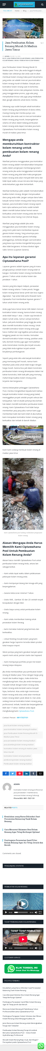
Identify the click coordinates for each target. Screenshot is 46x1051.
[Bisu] (36, 912)
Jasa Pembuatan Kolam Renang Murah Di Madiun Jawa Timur (20, 735)
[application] (23, 904)
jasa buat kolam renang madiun (17, 725)
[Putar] (6, 912)
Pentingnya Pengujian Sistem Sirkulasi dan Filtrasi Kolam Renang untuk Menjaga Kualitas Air (22, 1017)
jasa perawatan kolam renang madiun (19, 741)
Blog (5, 58)
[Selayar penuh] (40, 912)
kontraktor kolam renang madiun (17, 756)
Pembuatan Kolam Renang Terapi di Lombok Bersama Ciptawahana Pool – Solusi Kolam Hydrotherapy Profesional (20, 1032)
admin (7, 56)
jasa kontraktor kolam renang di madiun (20, 729)
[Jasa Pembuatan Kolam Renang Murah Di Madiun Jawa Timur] (23, 28)
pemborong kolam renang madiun (18, 760)
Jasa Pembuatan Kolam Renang (19, 58)
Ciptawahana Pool (26, 711)
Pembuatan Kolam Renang (29, 60)
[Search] (42, 4)
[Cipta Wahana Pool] (24, 4)
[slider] (21, 912)
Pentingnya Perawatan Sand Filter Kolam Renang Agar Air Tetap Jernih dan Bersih (23, 842)
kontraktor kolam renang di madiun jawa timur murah (20, 750)
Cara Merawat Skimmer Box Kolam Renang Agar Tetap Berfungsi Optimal (22, 830)
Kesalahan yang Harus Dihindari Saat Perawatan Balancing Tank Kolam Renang (22, 819)
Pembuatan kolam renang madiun (18, 764)
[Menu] (4, 4)
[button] (23, 904)
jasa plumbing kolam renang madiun (19, 744)
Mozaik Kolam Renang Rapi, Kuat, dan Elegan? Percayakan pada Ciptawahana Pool (20, 1041)
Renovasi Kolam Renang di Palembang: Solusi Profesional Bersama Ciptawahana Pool (20, 1010)
